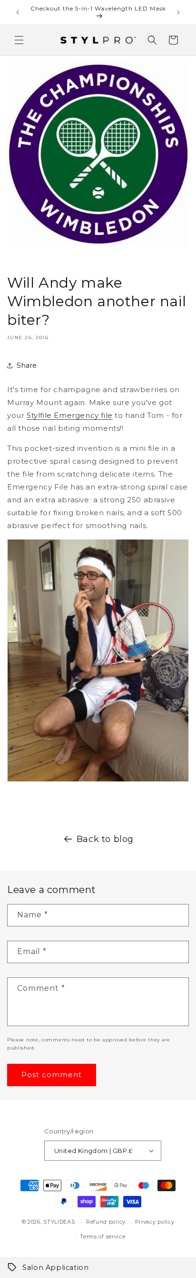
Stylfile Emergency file (70, 415)
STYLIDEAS (59, 1221)
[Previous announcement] (17, 12)
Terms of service (102, 1236)
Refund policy (106, 1221)
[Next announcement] (178, 12)
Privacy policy (155, 1221)
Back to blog (105, 839)
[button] (19, 40)
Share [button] (27, 365)
